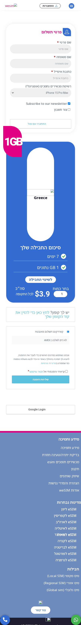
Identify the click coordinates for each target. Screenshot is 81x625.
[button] (71, 6)
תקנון (75, 469)
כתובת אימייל (61, 71)
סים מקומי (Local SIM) (63, 576)
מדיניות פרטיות (48, 363)
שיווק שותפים (69, 476)
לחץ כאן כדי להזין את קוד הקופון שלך (42, 314)
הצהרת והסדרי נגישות (63, 483)
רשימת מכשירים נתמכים (48, 86)
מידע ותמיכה (70, 447)
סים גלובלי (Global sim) (63, 590)
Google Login (37, 409)
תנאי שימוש (36, 371)
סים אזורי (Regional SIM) (61, 583)
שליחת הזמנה (41, 379)
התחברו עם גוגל (37, 123)
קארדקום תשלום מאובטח (49, 331)
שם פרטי (64, 42)
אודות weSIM (69, 490)
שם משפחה (62, 56)
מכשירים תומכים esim (63, 462)
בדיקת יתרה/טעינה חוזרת (60, 455)
